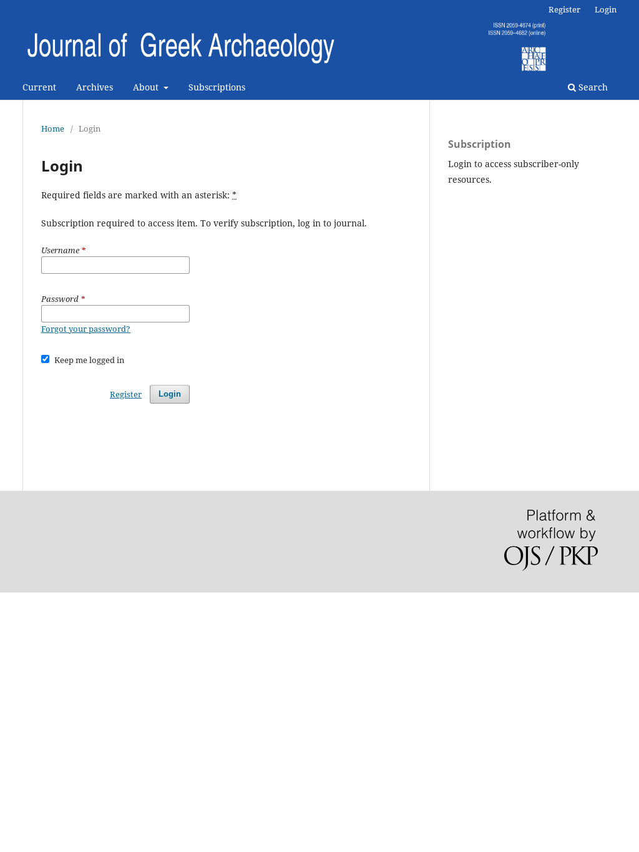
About (147, 87)
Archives (94, 87)
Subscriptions (216, 87)
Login (606, 9)
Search (592, 87)
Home (52, 128)
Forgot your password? (85, 328)
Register (564, 9)
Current (39, 87)
